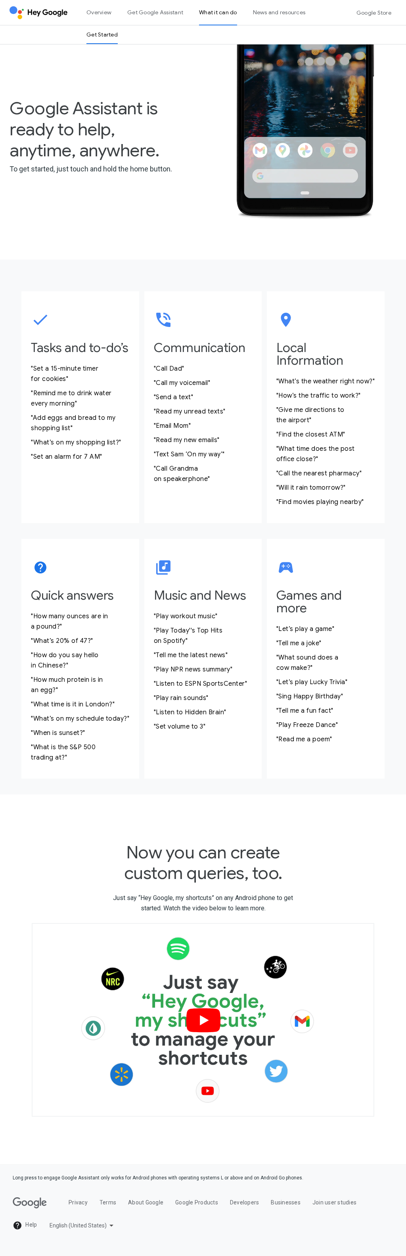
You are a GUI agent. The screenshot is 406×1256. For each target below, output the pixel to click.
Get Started (102, 34)
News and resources (279, 12)
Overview (98, 12)
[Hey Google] (38, 12)
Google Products (196, 1202)
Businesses (286, 1202)
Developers (244, 1202)
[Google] (30, 1202)
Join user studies (334, 1202)
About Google (145, 1202)
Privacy (78, 1202)
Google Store (373, 12)
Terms (108, 1202)
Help (30, 1224)
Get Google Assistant (155, 12)
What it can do (218, 12)
